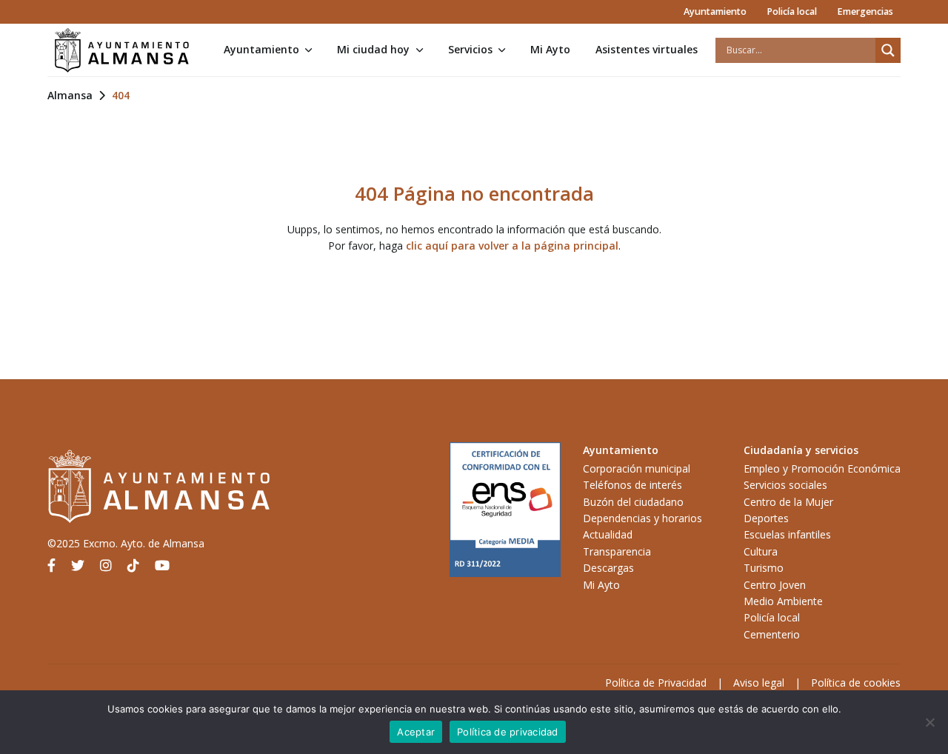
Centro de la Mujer (788, 502)
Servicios (470, 49)
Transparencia (617, 551)
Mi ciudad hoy (373, 49)
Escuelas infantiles (787, 534)
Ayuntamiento (715, 11)
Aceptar (416, 732)
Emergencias (865, 11)
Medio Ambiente (783, 601)
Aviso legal (758, 682)
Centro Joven (775, 585)
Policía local (792, 11)
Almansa (70, 95)
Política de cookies (856, 682)
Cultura (761, 551)
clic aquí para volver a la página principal (512, 245)
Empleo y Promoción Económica (822, 468)
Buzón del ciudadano (633, 502)
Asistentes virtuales (646, 49)
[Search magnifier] (888, 50)
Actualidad (607, 534)
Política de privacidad (507, 732)
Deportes (766, 518)
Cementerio (772, 634)
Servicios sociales (785, 485)
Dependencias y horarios (642, 518)
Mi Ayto (550, 49)
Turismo (764, 568)
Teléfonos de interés (632, 485)
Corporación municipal (636, 468)
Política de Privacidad (656, 682)
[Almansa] (121, 50)
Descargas (608, 568)
